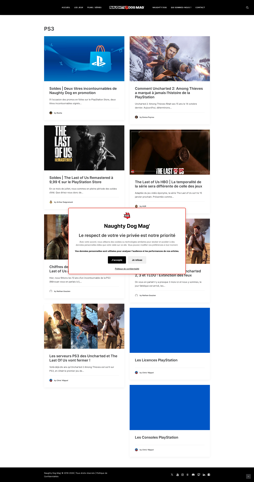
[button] (247, 7)
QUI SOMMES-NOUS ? (181, 7)
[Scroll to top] (248, 476)
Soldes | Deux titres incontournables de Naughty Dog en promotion (83, 90)
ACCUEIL (66, 7)
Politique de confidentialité (127, 268)
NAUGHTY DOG (160, 7)
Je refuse (137, 260)
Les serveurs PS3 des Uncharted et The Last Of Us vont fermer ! (83, 358)
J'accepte (117, 260)
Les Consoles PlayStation (156, 437)
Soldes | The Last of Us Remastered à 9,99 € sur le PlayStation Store (81, 180)
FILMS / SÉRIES (94, 7)
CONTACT (200, 7)
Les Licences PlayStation (156, 360)
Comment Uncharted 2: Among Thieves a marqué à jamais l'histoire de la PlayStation (169, 92)
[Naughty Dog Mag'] (127, 7)
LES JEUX (78, 7)
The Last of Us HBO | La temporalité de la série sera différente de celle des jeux (168, 184)
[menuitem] (66, 7)
